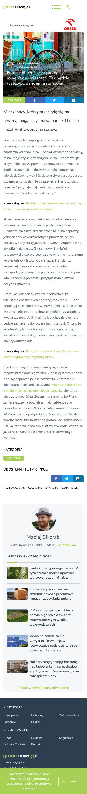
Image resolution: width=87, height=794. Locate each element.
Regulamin (66, 738)
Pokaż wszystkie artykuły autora (43, 687)
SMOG (14, 487)
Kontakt (36, 744)
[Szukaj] (69, 7)
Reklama (36, 738)
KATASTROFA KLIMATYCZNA (51, 487)
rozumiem (68, 781)
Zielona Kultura (69, 715)
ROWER (74, 487)
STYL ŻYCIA (14, 100)
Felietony (37, 715)
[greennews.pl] (16, 7)
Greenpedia (10, 715)
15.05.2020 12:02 (27, 66)
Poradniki (9, 722)
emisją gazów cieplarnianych (40, 390)
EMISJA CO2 (26, 487)
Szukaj (35, 722)
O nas (7, 738)
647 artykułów (66, 545)
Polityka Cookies (14, 744)
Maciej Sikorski (27, 63)
